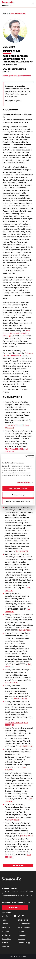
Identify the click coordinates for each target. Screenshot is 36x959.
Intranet (21, 931)
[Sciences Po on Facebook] (11, 916)
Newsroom (6, 931)
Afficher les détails (23, 482)
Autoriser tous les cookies (18, 488)
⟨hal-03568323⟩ (11, 683)
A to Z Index (6, 927)
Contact (5, 924)
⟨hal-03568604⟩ (20, 699)
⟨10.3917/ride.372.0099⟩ (14, 425)
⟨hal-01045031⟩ (26, 836)
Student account (24, 924)
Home (5, 13)
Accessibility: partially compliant (6, 942)
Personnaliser (17, 495)
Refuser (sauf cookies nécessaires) (18, 501)
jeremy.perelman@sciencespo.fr (17, 76)
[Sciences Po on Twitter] (7, 916)
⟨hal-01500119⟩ (22, 551)
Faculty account (24, 927)
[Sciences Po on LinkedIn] (3, 916)
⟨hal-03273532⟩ (25, 630)
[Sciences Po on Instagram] (15, 916)
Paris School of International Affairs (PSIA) (16, 333)
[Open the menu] (32, 3)
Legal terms (6, 935)
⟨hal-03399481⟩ (26, 746)
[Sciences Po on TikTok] (19, 916)
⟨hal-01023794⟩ (14, 820)
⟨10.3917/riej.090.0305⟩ (14, 449)
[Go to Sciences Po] (11, 880)
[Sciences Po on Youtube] (23, 916)
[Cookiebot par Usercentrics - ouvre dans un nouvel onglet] (25, 456)
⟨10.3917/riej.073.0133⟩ (14, 722)
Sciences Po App (24, 943)
